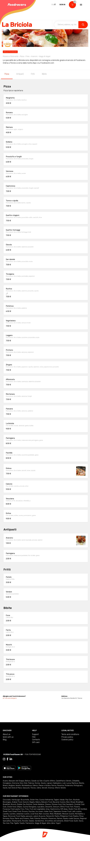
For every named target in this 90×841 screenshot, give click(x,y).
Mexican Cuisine (68, 814)
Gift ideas (64, 809)
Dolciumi (56, 807)
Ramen (59, 819)
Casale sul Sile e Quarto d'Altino (43, 781)
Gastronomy (55, 809)
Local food (34, 814)
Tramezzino (29, 823)
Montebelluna (27, 785)
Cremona (15, 783)
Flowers (77, 807)
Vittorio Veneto (60, 788)
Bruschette (25, 800)
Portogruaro (78, 785)
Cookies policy (67, 739)
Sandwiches (39, 821)
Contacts (36, 739)
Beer (68, 802)
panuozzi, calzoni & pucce (35, 816)
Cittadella (75, 781)
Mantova (75, 783)
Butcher (29, 804)
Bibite (44, 74)
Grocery (25, 811)
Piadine (76, 816)
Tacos (81, 821)
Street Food (68, 821)
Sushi (76, 821)
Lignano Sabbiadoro (54, 783)
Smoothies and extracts (54, 821)
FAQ (33, 737)
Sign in (62, 5)
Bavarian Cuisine (59, 802)
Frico (22, 809)
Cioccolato (7, 800)
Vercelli (44, 788)
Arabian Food (17, 802)
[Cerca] (83, 24)
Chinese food (57, 804)
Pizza (7, 74)
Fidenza (31, 783)
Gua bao (31, 811)
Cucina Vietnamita (46, 800)
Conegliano (7, 783)
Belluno (27, 781)
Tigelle (16, 823)
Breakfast (79, 802)
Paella (23, 816)
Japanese (57, 811)
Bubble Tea (21, 804)
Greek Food (7, 811)
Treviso (33, 788)
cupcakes (40, 807)
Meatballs (57, 814)
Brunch (13, 804)
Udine (39, 788)
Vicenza (51, 788)
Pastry (57, 816)
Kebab (62, 800)
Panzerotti (50, 816)
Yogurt (58, 823)
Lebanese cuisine (22, 814)
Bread (73, 802)
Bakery (38, 802)
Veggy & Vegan (40, 823)
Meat (51, 814)
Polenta (37, 819)
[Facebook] (7, 759)
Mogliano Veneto (15, 785)
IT (55, 5)
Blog (4, 739)
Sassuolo (26, 788)
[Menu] (81, 4)
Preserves (52, 819)
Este (25, 783)
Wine (49, 823)
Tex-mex (6, 823)
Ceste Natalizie (38, 804)
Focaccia (6, 809)
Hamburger (16, 800)
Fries (27, 809)
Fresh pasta (15, 809)
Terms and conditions (70, 734)
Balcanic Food (46, 802)
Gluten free (34, 800)
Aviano (5, 781)
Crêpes (19, 807)
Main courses (44, 814)
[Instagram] (4, 759)
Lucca (68, 783)
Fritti (33, 74)
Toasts (22, 823)
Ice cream (39, 811)
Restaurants (16, 821)
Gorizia (37, 783)
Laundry (6, 814)
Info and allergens (11, 698)
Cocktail (77, 804)
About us (6, 734)
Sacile (5, 788)
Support (35, 734)
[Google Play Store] (24, 768)
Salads (31, 821)
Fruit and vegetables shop (39, 809)
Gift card (35, 742)
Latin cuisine (76, 811)
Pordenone (69, 785)
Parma (53, 785)
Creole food (11, 807)
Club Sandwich (67, 804)
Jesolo (43, 783)
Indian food (48, 811)
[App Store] (9, 768)
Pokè (32, 819)
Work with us (8, 737)
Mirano (5, 785)
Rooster (25, 821)
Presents (44, 819)
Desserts (48, 807)
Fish (71, 807)
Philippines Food (66, 816)
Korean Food (66, 811)
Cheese (48, 804)
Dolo (21, 783)
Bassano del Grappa (16, 781)
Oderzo (35, 785)
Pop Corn (68, 800)
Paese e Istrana (45, 785)
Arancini (26, 802)
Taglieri (56, 800)
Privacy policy (67, 737)
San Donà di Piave (15, 788)
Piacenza (60, 785)
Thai (11, 823)
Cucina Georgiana (29, 807)
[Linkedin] (11, 759)
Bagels (32, 802)
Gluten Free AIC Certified (77, 809)
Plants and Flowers (22, 819)
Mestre (81, 783)
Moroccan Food (14, 816)
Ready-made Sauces (71, 819)
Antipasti (20, 74)
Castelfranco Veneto (63, 781)
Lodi (63, 783)
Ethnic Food (64, 807)
